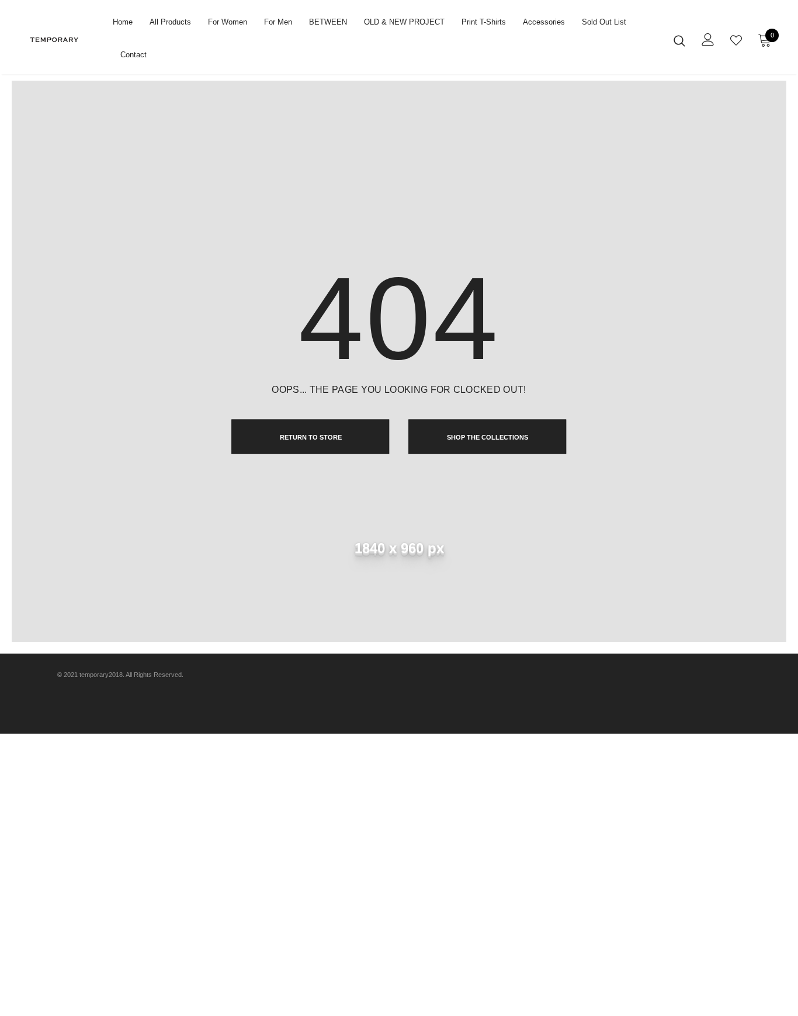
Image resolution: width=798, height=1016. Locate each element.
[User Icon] (708, 39)
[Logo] (64, 40)
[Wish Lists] (736, 40)
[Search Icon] (679, 40)
